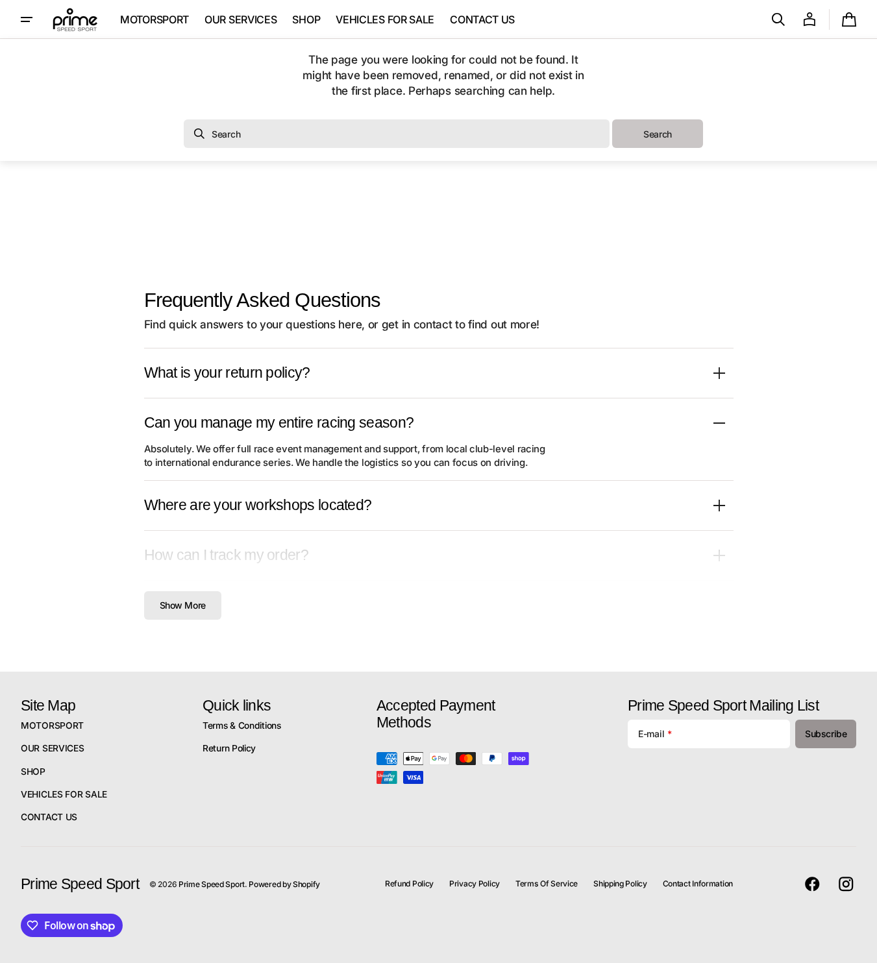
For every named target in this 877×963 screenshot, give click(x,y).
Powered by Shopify (284, 884)
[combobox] (397, 133)
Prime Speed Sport (212, 884)
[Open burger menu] (26, 19)
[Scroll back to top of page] (861, 947)
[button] (778, 19)
